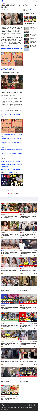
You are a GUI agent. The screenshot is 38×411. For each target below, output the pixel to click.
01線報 (2, 407)
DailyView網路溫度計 (9, 172)
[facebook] (29, 405)
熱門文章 (26, 13)
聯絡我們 (22, 407)
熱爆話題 (4, 3)
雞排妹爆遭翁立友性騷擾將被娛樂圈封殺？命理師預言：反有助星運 (11, 143)
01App (15, 407)
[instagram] (31, 405)
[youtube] (33, 405)
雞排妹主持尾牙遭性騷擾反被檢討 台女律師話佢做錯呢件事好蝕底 (11, 146)
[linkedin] (34, 405)
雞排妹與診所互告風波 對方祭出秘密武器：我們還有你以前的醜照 (11, 154)
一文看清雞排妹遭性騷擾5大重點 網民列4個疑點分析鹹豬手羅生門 (11, 135)
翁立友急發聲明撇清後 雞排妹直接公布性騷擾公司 (10, 161)
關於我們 (5, 407)
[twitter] (36, 405)
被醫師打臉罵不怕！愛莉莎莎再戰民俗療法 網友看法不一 (11, 169)
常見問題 (19, 407)
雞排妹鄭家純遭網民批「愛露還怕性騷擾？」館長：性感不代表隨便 (11, 139)
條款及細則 (30, 407)
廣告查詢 (12, 407)
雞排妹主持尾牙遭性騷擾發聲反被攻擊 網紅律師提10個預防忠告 (11, 150)
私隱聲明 (26, 407)
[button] (32, 10)
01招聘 (9, 407)
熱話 (1, 3)
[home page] (2, 1)
